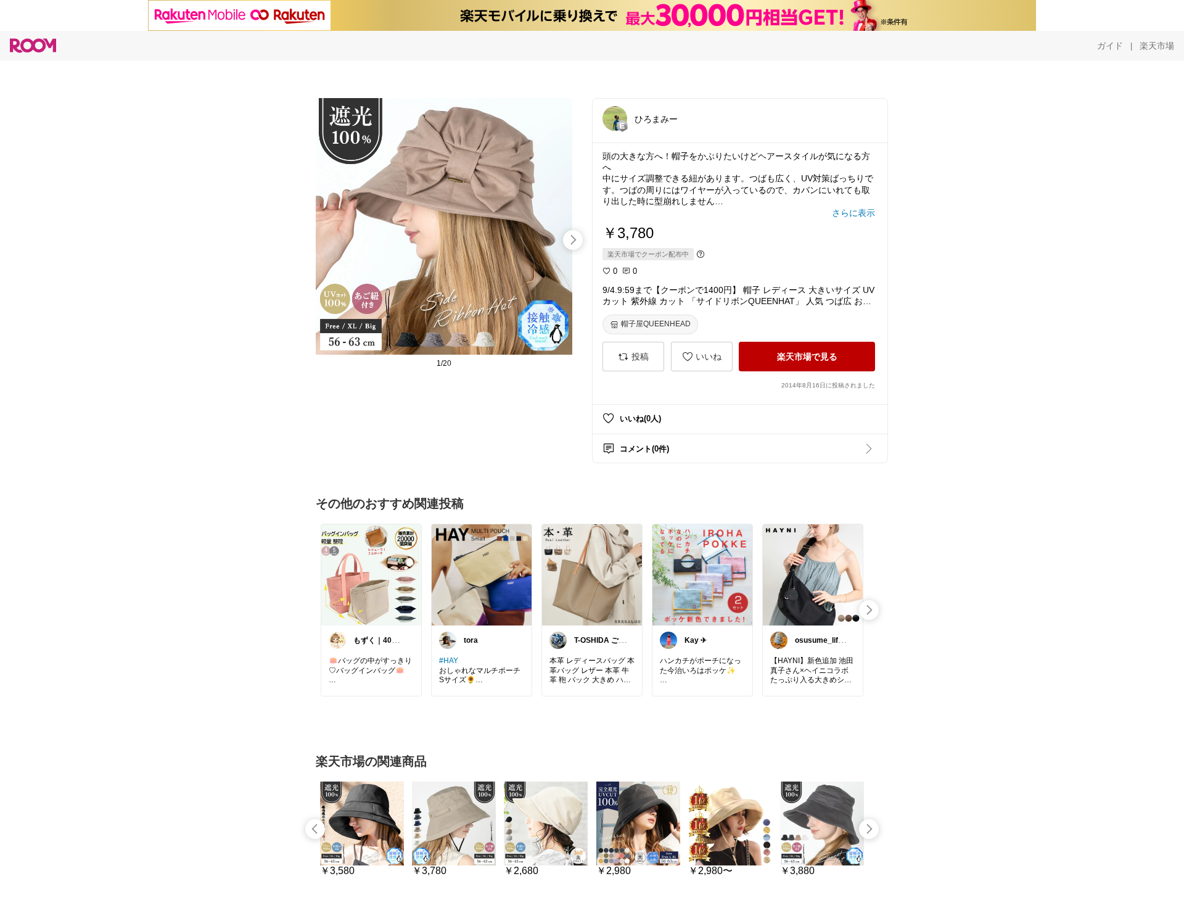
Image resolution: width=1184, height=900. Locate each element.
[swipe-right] (573, 240)
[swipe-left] (315, 829)
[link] (371, 574)
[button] (614, 118)
